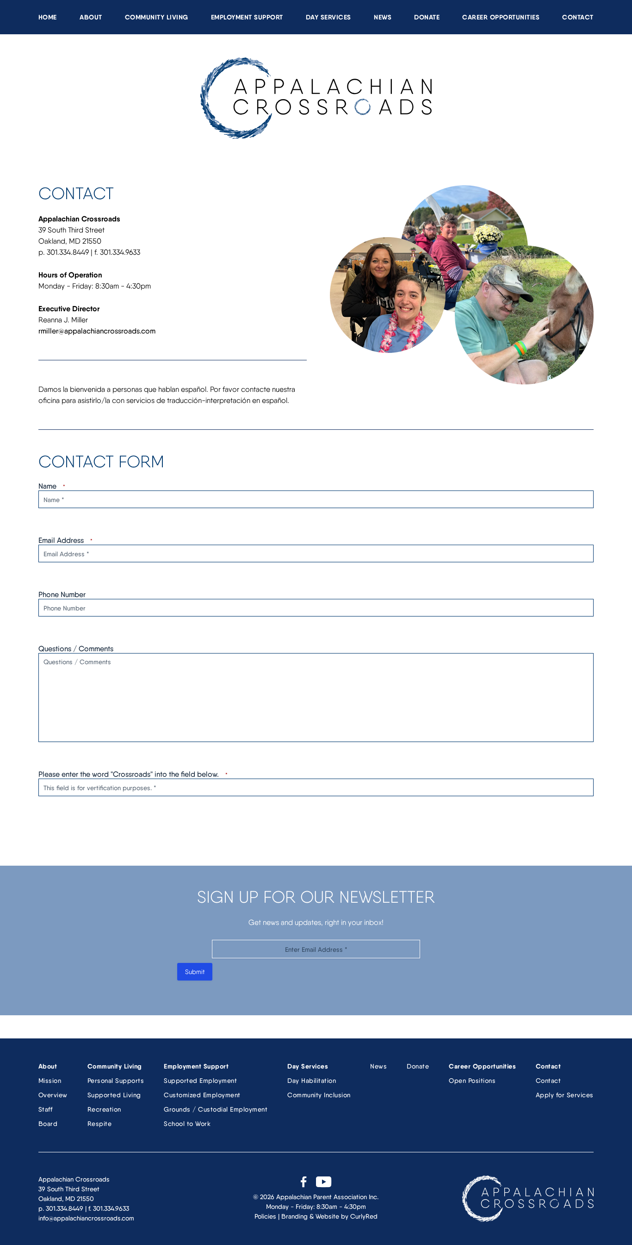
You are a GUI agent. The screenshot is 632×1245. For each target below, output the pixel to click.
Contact (578, 17)
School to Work (187, 1123)
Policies (265, 1216)
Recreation (104, 1109)
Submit (194, 971)
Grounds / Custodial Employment (215, 1109)
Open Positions (472, 1080)
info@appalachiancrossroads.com (86, 1218)
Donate (427, 17)
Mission (50, 1080)
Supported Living (114, 1095)
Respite (99, 1123)
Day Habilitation (311, 1080)
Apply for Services (565, 1095)
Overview (53, 1095)
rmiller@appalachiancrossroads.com (96, 331)
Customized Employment (202, 1095)
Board (48, 1123)
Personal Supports (115, 1080)
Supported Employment (200, 1080)
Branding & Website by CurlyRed (329, 1216)
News (382, 17)
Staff (45, 1109)
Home (47, 17)
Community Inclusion (319, 1095)
